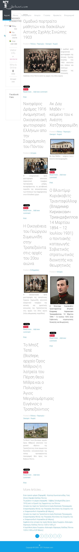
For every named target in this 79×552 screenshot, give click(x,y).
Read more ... (28, 92)
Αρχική (7, 15)
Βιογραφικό (69, 15)
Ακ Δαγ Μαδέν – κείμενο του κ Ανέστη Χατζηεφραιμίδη (64, 114)
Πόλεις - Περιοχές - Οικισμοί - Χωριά (44, 44)
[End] (59, 536)
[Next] (55, 536)
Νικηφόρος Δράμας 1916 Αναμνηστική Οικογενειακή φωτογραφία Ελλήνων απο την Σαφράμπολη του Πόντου (35, 125)
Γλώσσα (47, 15)
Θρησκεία (57, 15)
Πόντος (15, 15)
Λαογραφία (26, 15)
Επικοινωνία (9, 25)
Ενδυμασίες (34, 270)
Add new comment (40, 92)
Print (24, 97)
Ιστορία (37, 15)
